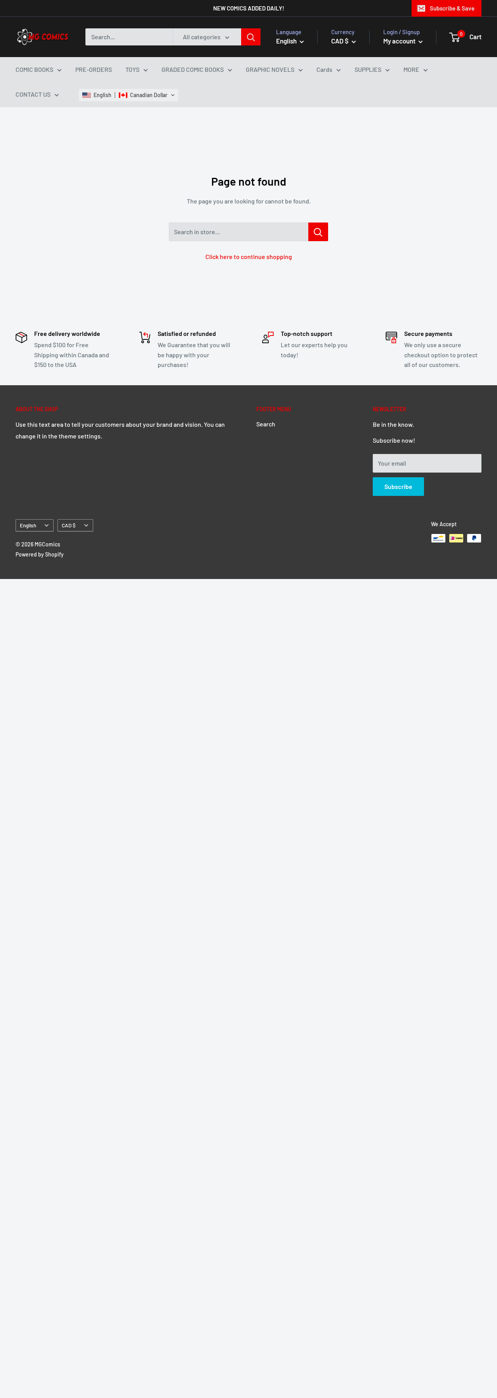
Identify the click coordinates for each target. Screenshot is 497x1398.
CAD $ (69, 525)
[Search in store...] (318, 232)
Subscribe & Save (452, 8)
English (28, 525)
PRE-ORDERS (93, 69)
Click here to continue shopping (248, 256)
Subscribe (398, 486)
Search (265, 424)
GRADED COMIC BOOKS (193, 69)
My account (400, 41)
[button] (128, 95)
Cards (324, 69)
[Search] (251, 36)
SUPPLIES (368, 69)
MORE (411, 69)
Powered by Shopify (40, 554)
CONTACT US (33, 94)
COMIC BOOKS (34, 69)
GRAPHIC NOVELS (270, 69)
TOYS (132, 69)
